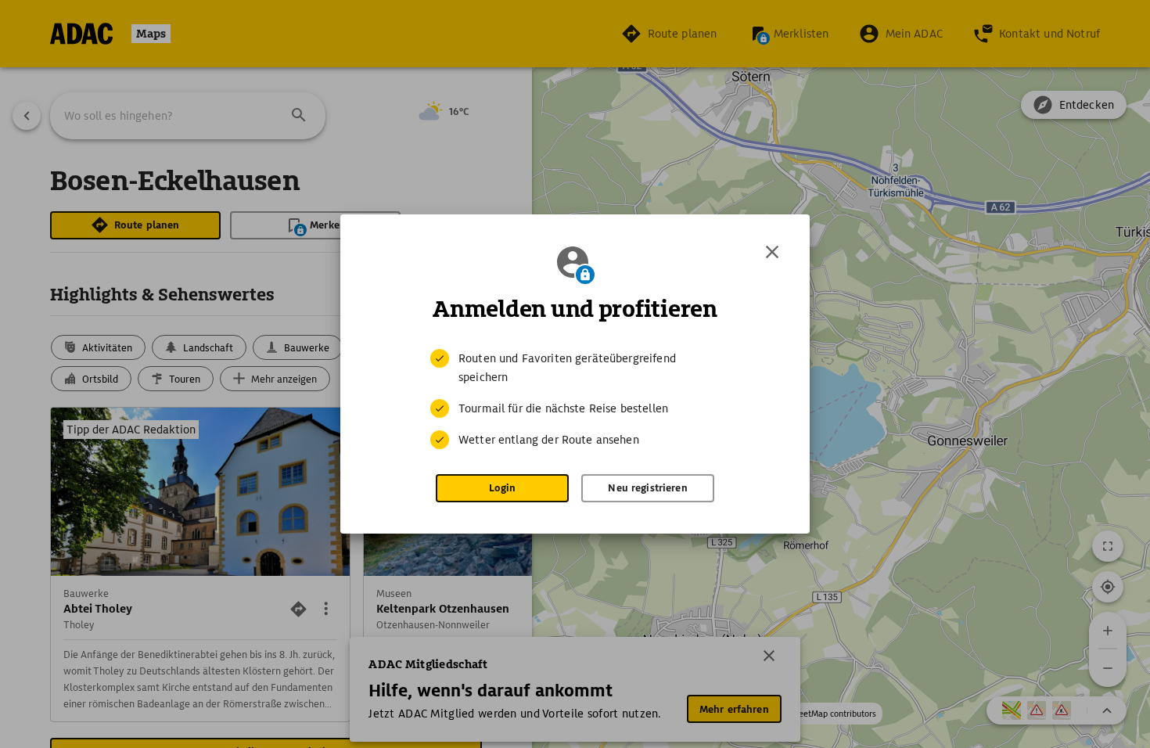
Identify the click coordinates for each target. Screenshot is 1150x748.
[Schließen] (772, 252)
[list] (575, 399)
